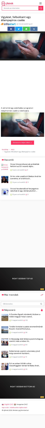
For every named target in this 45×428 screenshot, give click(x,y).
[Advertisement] (22, 84)
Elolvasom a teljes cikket (21, 143)
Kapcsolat (5, 408)
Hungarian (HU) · (22, 404)
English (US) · (9, 404)
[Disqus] (22, 234)
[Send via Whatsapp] (26, 29)
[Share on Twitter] (18, 29)
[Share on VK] (34, 29)
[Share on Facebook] (11, 29)
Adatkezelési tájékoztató (18, 408)
